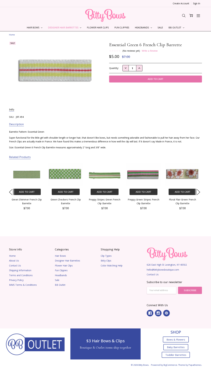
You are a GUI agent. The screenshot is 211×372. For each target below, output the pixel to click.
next (198, 192)
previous (10, 192)
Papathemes (195, 364)
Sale (160, 27)
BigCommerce (170, 364)
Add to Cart (26, 191)
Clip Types (106, 255)
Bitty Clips (106, 260)
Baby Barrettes (176, 347)
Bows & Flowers (175, 339)
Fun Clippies (121, 27)
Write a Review (150, 50)
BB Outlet (175, 27)
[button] (35, 344)
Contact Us (15, 265)
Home (12, 255)
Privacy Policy (16, 280)
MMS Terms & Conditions (23, 284)
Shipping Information (20, 270)
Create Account (181, 3)
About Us (14, 260)
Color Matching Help (111, 265)
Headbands (142, 27)
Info (11, 109)
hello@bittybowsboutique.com (163, 269)
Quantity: (114, 68)
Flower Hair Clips (98, 27)
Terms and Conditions (21, 275)
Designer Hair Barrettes (63, 27)
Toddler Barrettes (175, 354)
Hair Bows (33, 27)
